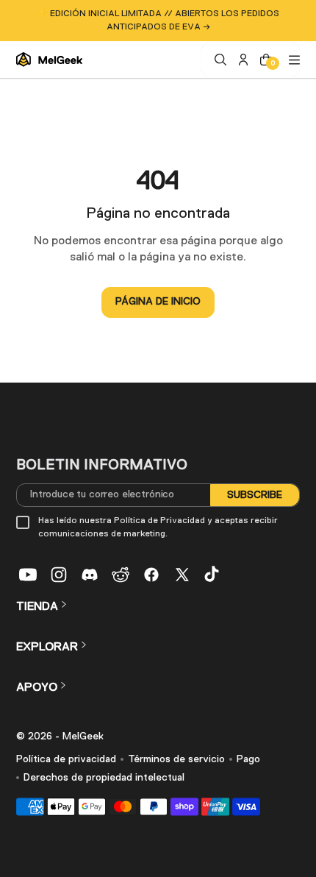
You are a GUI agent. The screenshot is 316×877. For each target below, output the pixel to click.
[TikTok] (213, 574)
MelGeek (83, 736)
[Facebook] (151, 574)
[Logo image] (49, 59)
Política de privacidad (66, 759)
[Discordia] (89, 574)
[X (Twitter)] (182, 574)
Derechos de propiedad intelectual (104, 778)
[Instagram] (59, 574)
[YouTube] (28, 574)
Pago (248, 759)
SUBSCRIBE (254, 494)
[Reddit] (120, 574)
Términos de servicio (176, 759)
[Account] (241, 59)
